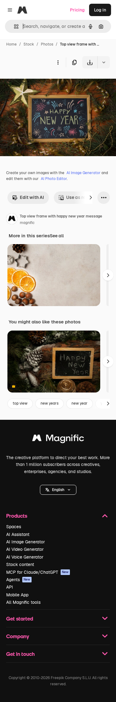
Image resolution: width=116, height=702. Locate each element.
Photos (47, 44)
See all (57, 236)
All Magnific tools (23, 602)
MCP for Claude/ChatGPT (37, 572)
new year (79, 403)
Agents (18, 579)
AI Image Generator (84, 172)
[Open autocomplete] (13, 26)
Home (11, 44)
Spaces (13, 526)
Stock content (20, 564)
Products (16, 515)
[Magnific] (58, 439)
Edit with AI (32, 197)
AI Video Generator (25, 549)
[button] (58, 490)
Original (39, 83)
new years (49, 403)
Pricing (77, 10)
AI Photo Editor (54, 178)
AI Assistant (17, 534)
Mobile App (17, 595)
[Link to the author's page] (11, 219)
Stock (29, 44)
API (9, 587)
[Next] (90, 197)
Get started (19, 618)
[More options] (58, 62)
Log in (100, 10)
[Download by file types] (103, 62)
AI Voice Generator (24, 557)
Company (17, 636)
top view (20, 403)
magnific (27, 222)
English (58, 489)
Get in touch (20, 654)
